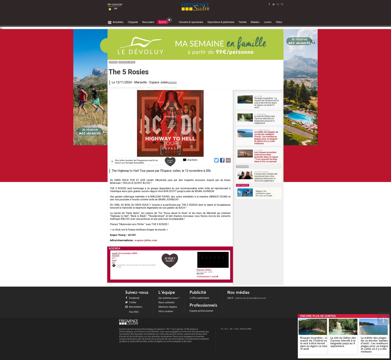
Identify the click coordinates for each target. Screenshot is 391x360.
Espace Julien (158, 82)
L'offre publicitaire (199, 298)
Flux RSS (133, 311)
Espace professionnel (201, 310)
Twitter (132, 302)
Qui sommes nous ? (169, 298)
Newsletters (135, 306)
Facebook (133, 298)
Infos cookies (165, 311)
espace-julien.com (145, 240)
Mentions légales (167, 306)
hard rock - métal (127, 62)
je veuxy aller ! (170, 161)
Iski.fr (246, 298)
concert (113, 62)
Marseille (140, 82)
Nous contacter (166, 302)
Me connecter (115, 4)
